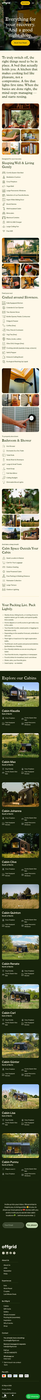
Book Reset (25, 3)
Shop (6, 1326)
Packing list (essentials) (12, 1317)
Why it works (8, 1323)
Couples (7, 1291)
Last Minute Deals (10, 1294)
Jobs (5, 1268)
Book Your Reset (20, 43)
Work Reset (8, 1288)
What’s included (9, 1315)
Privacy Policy (6, 1389)
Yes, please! (32, 1225)
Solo (5, 1285)
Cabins (6, 1306)
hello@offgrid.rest (10, 1346)
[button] (5, 694)
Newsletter (7, 1271)
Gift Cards (7, 1309)
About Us (7, 1265)
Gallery (6, 1312)
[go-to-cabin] (20, 705)
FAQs (6, 1274)
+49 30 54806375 (10, 1352)
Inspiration (7, 1320)
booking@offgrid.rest (11, 1340)
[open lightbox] (20, 115)
